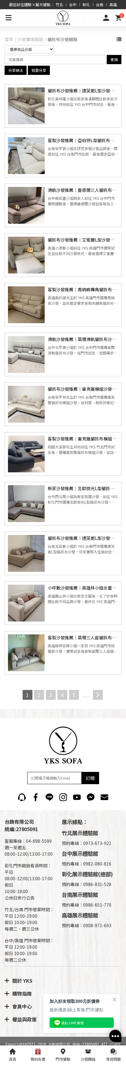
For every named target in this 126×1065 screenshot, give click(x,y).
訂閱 (90, 778)
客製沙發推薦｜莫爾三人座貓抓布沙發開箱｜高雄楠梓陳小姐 (83, 637)
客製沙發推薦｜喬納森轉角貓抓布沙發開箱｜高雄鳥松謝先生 (83, 289)
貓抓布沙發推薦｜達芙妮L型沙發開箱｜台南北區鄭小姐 (83, 538)
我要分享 (38, 70)
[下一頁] (98, 695)
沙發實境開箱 (30, 39)
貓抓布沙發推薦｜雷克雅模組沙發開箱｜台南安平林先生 (83, 389)
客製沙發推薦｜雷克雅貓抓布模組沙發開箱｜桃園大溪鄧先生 (83, 439)
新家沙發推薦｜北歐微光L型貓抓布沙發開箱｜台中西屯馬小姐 (83, 488)
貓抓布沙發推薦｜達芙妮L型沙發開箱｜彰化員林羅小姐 (83, 90)
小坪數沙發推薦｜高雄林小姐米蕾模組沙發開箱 (83, 588)
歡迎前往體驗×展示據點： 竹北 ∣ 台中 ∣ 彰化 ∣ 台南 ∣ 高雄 (63, 4)
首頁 (9, 39)
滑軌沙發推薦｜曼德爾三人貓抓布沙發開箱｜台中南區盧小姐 (83, 190)
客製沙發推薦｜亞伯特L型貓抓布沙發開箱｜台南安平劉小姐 (83, 140)
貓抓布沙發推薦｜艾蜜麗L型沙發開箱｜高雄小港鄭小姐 (83, 240)
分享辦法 (15, 70)
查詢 (114, 59)
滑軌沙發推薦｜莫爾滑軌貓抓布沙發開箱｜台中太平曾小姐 (83, 339)
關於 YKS (22, 980)
